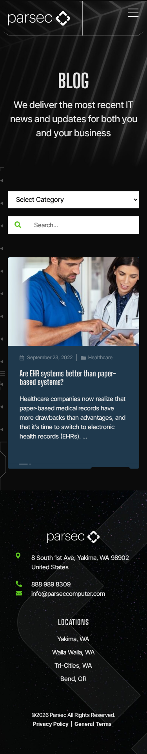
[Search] (17, 225)
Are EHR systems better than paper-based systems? (68, 378)
